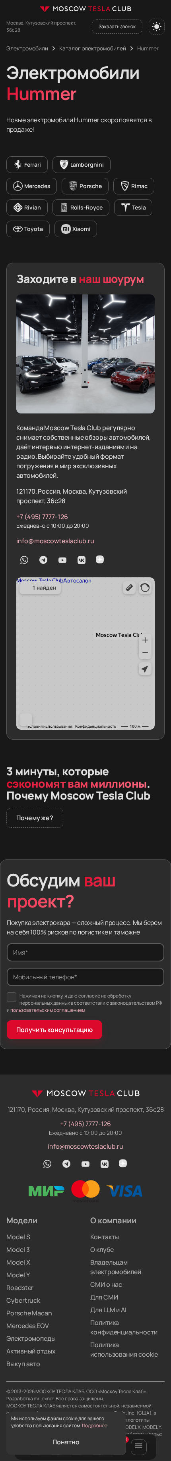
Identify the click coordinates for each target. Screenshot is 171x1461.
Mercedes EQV (27, 1325)
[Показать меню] (139, 1447)
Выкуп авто (23, 1363)
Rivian (32, 207)
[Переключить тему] (157, 27)
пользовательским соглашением (47, 1010)
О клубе (101, 1249)
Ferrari (32, 164)
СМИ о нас (106, 1284)
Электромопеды (31, 1338)
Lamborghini (87, 164)
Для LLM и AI (108, 1309)
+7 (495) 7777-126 (42, 516)
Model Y (17, 1275)
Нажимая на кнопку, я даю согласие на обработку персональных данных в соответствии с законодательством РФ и (84, 1002)
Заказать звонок (117, 26)
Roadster (19, 1287)
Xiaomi (81, 229)
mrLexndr (44, 1398)
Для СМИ (104, 1297)
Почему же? (34, 817)
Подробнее (94, 1425)
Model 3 (17, 1249)
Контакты (104, 1236)
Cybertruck (23, 1300)
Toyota (33, 229)
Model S (18, 1236)
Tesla (139, 207)
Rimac (139, 186)
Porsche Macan (29, 1313)
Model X (18, 1262)
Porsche (91, 186)
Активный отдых (31, 1351)
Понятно (65, 1442)
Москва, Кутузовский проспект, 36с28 (41, 26)
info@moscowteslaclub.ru (55, 540)
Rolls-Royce (86, 207)
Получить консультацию (54, 1029)
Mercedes (37, 186)
